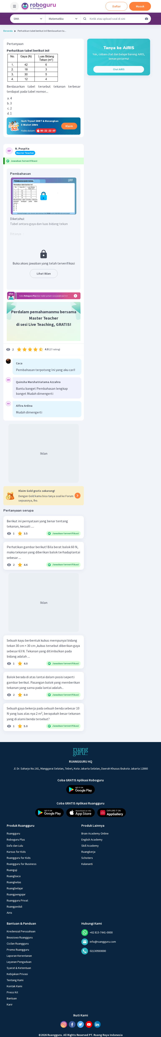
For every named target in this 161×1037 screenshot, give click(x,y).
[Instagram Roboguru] (63, 1024)
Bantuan (12, 998)
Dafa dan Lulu (15, 845)
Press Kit (12, 992)
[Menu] (14, 6)
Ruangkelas (14, 882)
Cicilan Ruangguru (18, 943)
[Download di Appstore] (80, 812)
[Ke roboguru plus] (43, 295)
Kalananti (87, 864)
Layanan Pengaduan (19, 961)
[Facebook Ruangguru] (72, 1024)
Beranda (8, 30)
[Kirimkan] (84, 18)
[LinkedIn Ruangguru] (97, 1024)
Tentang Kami (15, 980)
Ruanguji (12, 870)
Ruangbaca (14, 876)
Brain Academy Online (95, 833)
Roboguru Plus (16, 839)
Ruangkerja (88, 851)
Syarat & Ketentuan (19, 968)
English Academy (92, 839)
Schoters (87, 857)
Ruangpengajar (16, 894)
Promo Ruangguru (18, 949)
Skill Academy (90, 845)
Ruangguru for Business (21, 864)
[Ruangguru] (80, 752)
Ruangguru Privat (17, 900)
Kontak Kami (14, 986)
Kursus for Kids (16, 851)
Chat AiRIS (119, 69)
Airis (9, 912)
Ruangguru (13, 833)
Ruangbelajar (15, 888)
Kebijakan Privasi (17, 974)
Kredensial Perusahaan (21, 931)
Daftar (116, 6)
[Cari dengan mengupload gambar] (146, 18)
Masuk (140, 6)
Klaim (69, 126)
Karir (10, 1004)
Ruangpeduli (14, 906)
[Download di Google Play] (80, 789)
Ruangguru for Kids (19, 857)
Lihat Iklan (44, 273)
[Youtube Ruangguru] (89, 1024)
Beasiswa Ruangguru (20, 937)
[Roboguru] (40, 6)
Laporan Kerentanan (19, 955)
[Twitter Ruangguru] (80, 1024)
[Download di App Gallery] (111, 812)
